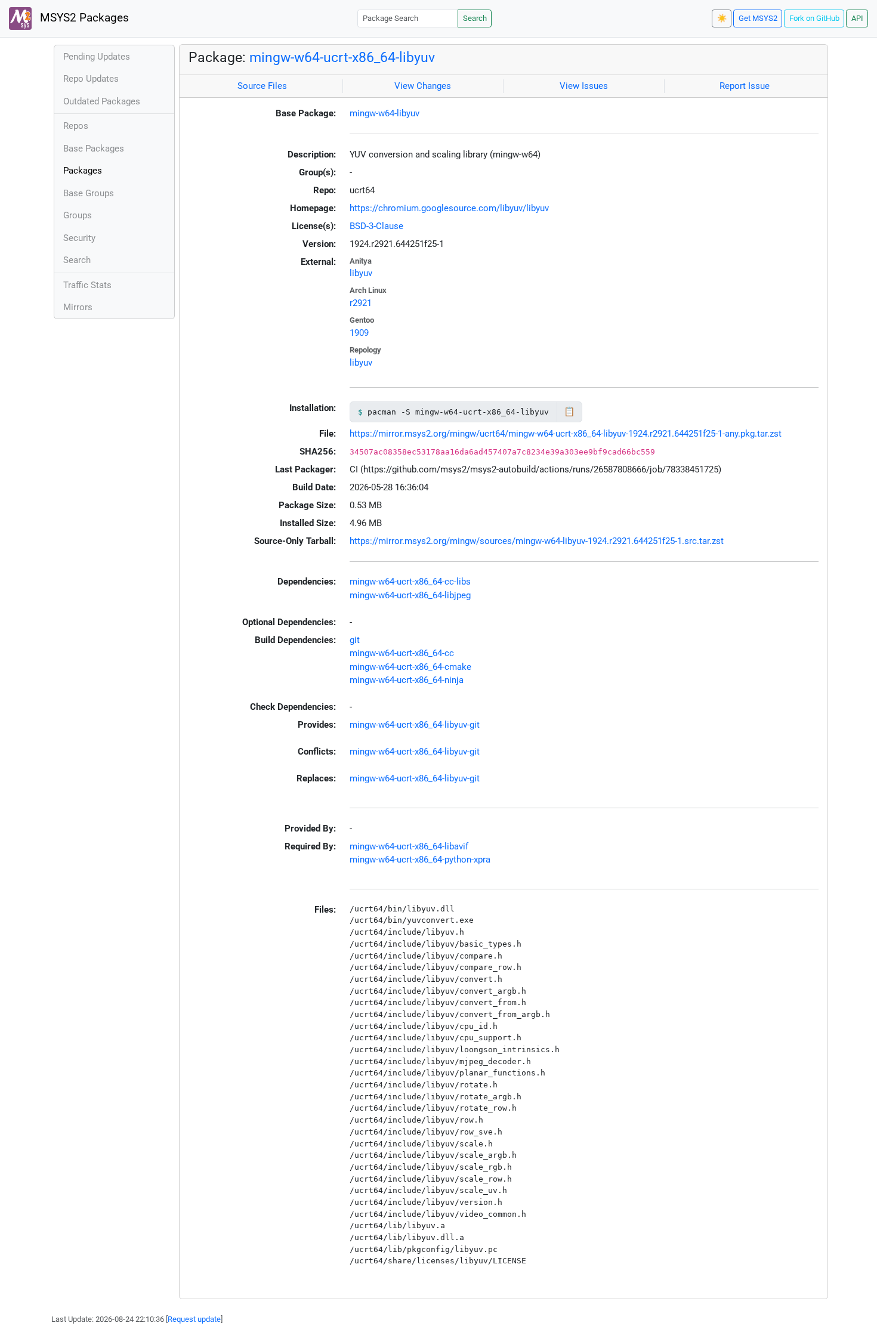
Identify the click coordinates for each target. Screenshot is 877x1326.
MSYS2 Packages (83, 17)
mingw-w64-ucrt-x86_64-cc (402, 653)
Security (79, 238)
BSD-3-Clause (376, 226)
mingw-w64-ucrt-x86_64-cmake (410, 667)
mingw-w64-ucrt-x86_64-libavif (409, 846)
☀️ (722, 18)
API (857, 18)
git (355, 640)
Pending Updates (96, 56)
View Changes (422, 86)
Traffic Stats (87, 285)
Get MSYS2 (758, 18)
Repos (75, 125)
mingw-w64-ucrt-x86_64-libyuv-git (415, 724)
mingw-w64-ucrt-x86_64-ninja (407, 680)
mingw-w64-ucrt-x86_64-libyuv (342, 57)
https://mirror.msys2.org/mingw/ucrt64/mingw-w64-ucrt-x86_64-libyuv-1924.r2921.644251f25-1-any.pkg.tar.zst (566, 433)
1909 (359, 332)
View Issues (584, 86)
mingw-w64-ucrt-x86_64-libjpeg (410, 595)
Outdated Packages (101, 101)
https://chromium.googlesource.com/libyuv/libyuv (449, 208)
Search (475, 18)
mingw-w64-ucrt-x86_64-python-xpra (420, 859)
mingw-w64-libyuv (384, 113)
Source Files (262, 86)
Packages (82, 170)
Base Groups (88, 193)
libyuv (361, 273)
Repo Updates (91, 78)
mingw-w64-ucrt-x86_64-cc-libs (410, 581)
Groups (77, 215)
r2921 (361, 303)
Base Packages (93, 148)
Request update (194, 1319)
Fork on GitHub (814, 18)
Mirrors (77, 307)
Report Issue (744, 86)
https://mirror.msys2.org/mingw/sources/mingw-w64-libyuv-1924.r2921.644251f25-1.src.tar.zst (537, 541)
